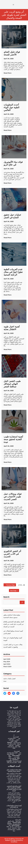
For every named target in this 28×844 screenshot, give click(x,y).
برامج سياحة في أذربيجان (17, 743)
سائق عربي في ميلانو (12, 762)
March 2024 (7, 666)
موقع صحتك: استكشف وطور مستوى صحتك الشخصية (14, 770)
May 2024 (6, 661)
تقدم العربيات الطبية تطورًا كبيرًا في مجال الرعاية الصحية (13, 272)
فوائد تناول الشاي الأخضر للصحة (12, 53)
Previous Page (10, 585)
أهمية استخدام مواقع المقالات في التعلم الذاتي (14, 806)
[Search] (22, 602)
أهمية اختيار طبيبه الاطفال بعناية (12, 328)
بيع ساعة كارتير (17, 826)
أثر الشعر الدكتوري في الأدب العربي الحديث (12, 554)
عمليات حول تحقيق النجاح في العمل (12, 216)
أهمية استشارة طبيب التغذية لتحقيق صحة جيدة (13, 439)
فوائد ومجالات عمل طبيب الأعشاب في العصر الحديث (12, 496)
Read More (7, 73)
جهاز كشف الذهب (11, 740)
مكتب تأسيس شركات (10, 821)
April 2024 (6, 664)
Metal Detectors (12, 741)
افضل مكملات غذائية (9, 678)
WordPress (14, 842)
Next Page (14, 590)
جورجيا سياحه (11, 746)
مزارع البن (14, 828)
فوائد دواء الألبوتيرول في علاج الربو (13, 163)
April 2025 (6, 659)
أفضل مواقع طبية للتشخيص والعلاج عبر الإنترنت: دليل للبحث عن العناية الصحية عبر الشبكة (13, 624)
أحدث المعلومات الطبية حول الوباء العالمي (11, 107)
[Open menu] (13, 5)
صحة (4, 681)
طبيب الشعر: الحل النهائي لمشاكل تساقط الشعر (12, 384)
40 (24, 585)
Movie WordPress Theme (12, 839)
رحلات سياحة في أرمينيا (18, 820)
